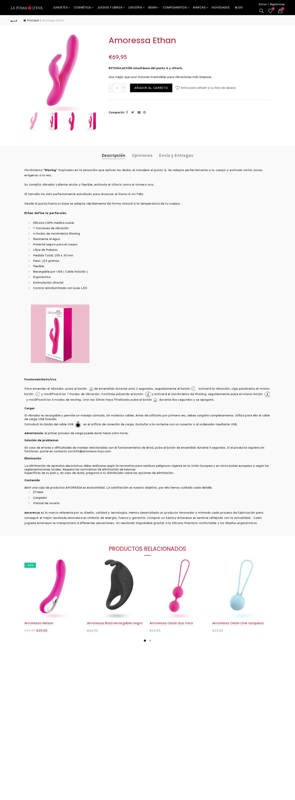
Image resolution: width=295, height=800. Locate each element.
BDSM (152, 7)
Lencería (135, 7)
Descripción (113, 155)
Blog (239, 7)
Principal (33, 20)
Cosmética (82, 7)
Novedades (221, 7)
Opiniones (142, 155)
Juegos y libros (109, 7)
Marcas (199, 7)
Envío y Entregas (176, 155)
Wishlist (273, 9)
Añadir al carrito (151, 88)
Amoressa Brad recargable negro (115, 623)
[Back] (13, 20)
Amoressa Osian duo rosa (171, 623)
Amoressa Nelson (39, 623)
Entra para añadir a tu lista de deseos (208, 88)
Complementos (175, 7)
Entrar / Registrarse (271, 4)
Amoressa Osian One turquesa (237, 623)
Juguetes (60, 7)
